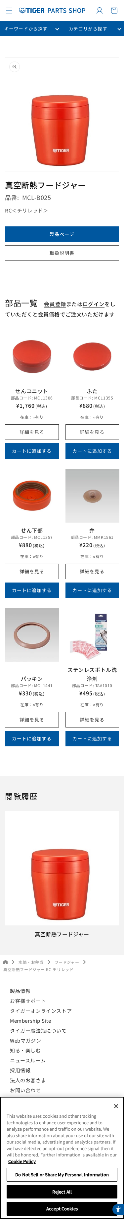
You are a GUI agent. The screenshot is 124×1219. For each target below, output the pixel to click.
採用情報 (20, 1070)
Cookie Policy (22, 1161)
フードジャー (67, 962)
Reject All (62, 1192)
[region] (62, 1158)
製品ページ (62, 234)
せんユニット (31, 391)
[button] (9, 10)
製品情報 (20, 990)
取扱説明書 (62, 253)
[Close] (116, 1106)
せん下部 (32, 530)
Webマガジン (25, 1040)
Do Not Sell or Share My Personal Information (62, 1174)
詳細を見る (32, 432)
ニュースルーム (28, 1060)
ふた (92, 391)
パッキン (32, 678)
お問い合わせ (25, 1090)
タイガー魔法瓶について (38, 1030)
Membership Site (30, 1020)
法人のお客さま (28, 1080)
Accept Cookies (62, 1208)
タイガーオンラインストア (41, 1010)
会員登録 (55, 304)
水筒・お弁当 (31, 962)
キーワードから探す (26, 28)
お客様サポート (28, 1000)
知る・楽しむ (25, 1050)
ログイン (93, 304)
